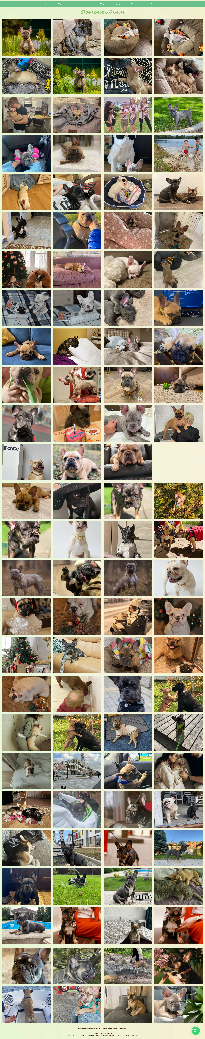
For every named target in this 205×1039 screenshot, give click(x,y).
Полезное (90, 4)
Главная (48, 4)
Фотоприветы (138, 4)
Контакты (156, 4)
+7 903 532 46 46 (106, 1033)
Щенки (61, 4)
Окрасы (104, 4)
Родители (75, 4)
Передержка (120, 4)
